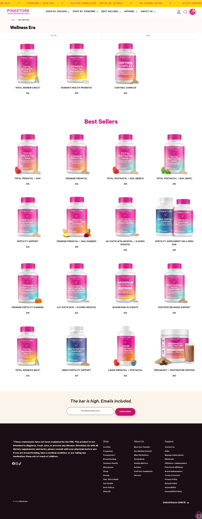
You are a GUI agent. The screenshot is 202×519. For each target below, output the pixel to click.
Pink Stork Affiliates (174, 468)
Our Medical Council (143, 451)
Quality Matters (141, 464)
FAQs (167, 451)
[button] (58, 11)
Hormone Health (110, 464)
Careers (137, 476)
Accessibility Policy (173, 492)
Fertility (106, 447)
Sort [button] (148, 36)
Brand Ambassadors (173, 472)
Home (13, 20)
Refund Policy (171, 484)
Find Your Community (143, 472)
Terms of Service (172, 476)
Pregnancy (108, 451)
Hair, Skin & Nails (110, 480)
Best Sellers (108, 488)
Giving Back (139, 459)
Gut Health (108, 484)
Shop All (106, 492)
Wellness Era (24, 20)
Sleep (105, 472)
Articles (137, 468)
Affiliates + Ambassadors (176, 464)
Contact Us (170, 447)
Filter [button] (54, 36)
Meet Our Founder (142, 447)
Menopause (108, 468)
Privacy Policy (171, 480)
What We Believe (141, 455)
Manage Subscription (174, 455)
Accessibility (170, 488)
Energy (106, 476)
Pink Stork (23, 501)
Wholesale (169, 459)
